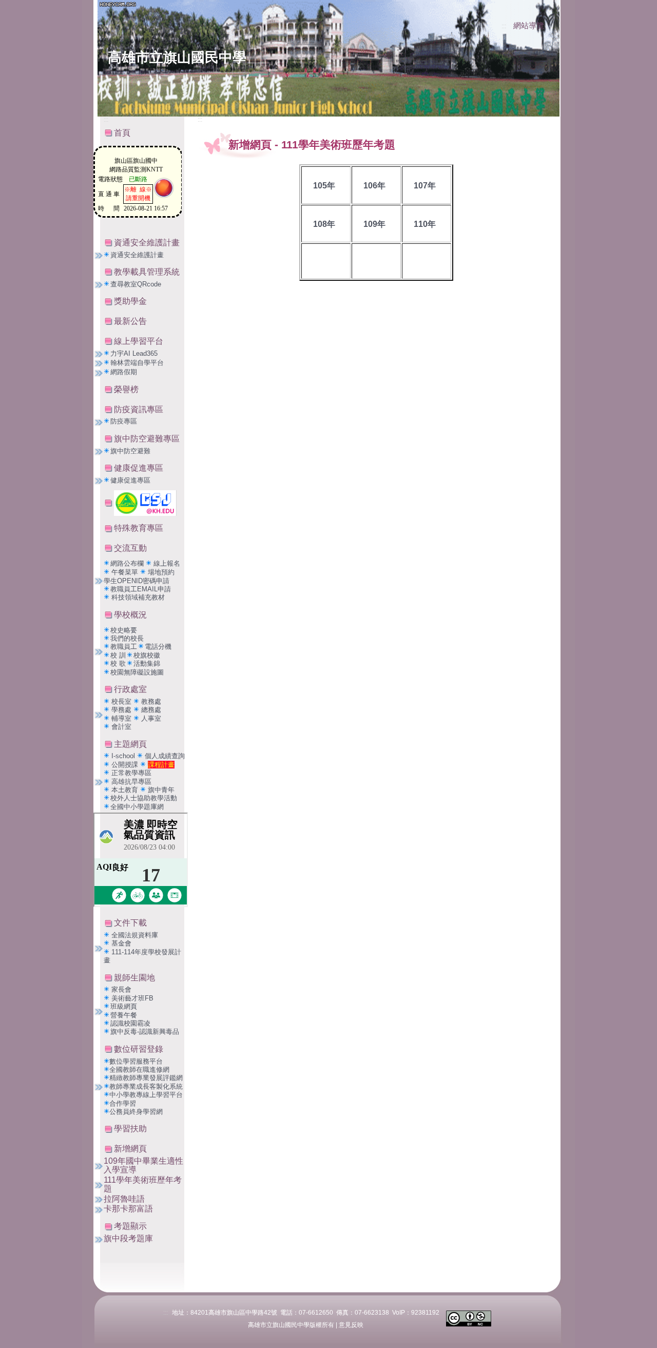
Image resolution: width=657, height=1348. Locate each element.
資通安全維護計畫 (137, 255)
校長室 (122, 701)
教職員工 (123, 646)
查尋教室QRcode (135, 284)
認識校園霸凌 (130, 1023)
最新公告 (130, 321)
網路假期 (123, 372)
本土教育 (125, 790)
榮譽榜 (126, 389)
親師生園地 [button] (134, 977)
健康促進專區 (130, 480)
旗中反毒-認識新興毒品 (144, 1031)
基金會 (121, 943)
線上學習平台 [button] (138, 341)
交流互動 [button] (130, 548)
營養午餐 (123, 1015)
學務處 (122, 710)
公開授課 (124, 764)
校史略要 (123, 630)
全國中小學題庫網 (137, 807)
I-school (124, 756)
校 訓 (118, 655)
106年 (374, 185)
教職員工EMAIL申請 (140, 589)
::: (503, 26)
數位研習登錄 (138, 1049)
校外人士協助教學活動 (143, 798)
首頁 (122, 132)
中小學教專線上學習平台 (146, 1095)
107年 (425, 185)
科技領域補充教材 (138, 597)
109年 (374, 224)
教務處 (151, 701)
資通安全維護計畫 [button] (147, 242)
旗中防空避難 (130, 451)
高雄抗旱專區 (131, 781)
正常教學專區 (131, 773)
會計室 (121, 726)
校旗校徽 (146, 655)
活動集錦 (146, 663)
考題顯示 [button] (130, 1226)
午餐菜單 (124, 572)
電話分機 (158, 646)
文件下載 (130, 922)
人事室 (151, 718)
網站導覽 (528, 26)
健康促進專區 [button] (138, 468)
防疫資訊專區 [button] (138, 409)
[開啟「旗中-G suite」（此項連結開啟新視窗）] (145, 502)
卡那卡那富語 (128, 1208)
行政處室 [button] (130, 689)
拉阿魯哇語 (124, 1199)
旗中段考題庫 (128, 1238)
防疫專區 (123, 421)
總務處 (151, 710)
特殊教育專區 (138, 528)
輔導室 (122, 718)
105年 (324, 185)
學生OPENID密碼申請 (136, 581)
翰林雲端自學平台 (137, 363)
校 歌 (118, 663)
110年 (425, 224)
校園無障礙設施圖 (137, 672)
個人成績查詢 (165, 756)
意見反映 (351, 1324)
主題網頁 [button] (130, 744)
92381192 (425, 1312)
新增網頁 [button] (130, 1148)
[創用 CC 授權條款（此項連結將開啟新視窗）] (468, 1318)
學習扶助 (130, 1128)
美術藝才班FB (132, 998)
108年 (324, 224)
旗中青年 (161, 790)
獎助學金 (130, 301)
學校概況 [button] (130, 614)
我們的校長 (127, 638)
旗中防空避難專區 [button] (147, 438)
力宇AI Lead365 (134, 353)
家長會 (121, 989)
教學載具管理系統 (147, 271)
